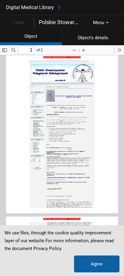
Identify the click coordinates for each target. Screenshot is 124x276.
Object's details (93, 37)
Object (30, 36)
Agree (97, 264)
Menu (98, 22)
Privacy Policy (47, 248)
